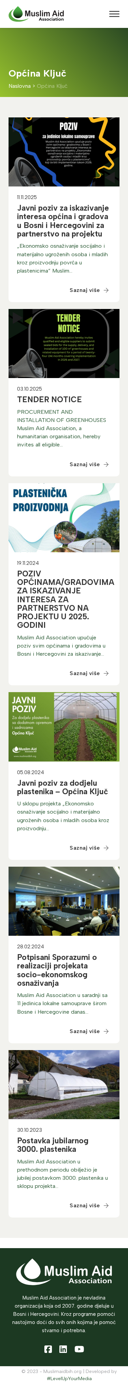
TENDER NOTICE (49, 399)
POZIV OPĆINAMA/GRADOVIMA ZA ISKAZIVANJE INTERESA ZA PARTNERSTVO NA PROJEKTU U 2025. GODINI (65, 599)
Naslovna (20, 86)
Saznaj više (85, 290)
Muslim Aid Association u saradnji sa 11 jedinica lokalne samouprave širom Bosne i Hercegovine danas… (62, 1003)
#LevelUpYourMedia (69, 1379)
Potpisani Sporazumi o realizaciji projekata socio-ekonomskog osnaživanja (57, 970)
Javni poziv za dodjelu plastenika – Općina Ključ (62, 787)
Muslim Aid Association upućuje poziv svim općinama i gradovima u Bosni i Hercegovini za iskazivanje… (61, 645)
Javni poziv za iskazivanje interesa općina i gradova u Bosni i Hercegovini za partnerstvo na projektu (63, 221)
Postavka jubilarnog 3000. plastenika (52, 1145)
